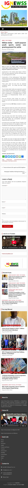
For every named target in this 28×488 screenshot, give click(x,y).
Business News (11, 289)
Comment (4, 185)
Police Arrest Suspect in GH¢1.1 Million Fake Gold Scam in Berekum (17, 278)
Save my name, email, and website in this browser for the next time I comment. (14, 222)
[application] (14, 242)
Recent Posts (7, 272)
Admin (12, 49)
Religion (20, 289)
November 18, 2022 (6, 49)
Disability (3, 452)
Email (3, 207)
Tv (1, 460)
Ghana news (9, 159)
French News (4, 454)
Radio (2, 458)
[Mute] (22, 247)
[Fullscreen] (24, 247)
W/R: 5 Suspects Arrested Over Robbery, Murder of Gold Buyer (16, 285)
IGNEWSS (17, 483)
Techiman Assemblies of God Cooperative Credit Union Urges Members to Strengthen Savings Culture (17, 294)
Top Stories (8, 40)
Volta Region (4, 160)
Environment (5, 300)
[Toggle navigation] (3, 28)
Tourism (3, 449)
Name (3, 201)
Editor (17, 281)
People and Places (5, 447)
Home (2, 439)
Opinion (2, 456)
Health (2, 445)
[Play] (3, 247)
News (3, 40)
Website (4, 213)
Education (3, 443)
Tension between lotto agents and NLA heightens (14, 167)
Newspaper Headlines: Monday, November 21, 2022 (14, 172)
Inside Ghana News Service (20, 159)
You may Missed (7, 309)
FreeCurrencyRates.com (7, 253)
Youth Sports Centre (12, 160)
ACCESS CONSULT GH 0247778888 (16, 484)
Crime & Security (12, 275)
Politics (13, 300)
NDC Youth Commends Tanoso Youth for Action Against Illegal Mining (13, 302)
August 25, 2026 (11, 281)
